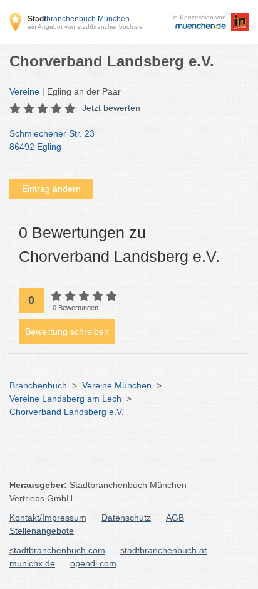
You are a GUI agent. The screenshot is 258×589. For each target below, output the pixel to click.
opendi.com (93, 563)
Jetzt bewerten (111, 108)
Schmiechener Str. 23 (52, 140)
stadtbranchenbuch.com (57, 550)
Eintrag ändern (51, 189)
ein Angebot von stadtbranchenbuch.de (85, 26)
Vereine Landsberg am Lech (65, 399)
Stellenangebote (41, 531)
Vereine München (117, 385)
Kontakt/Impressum (47, 518)
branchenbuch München (79, 18)
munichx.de (32, 563)
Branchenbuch (38, 385)
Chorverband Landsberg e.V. (66, 412)
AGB (175, 518)
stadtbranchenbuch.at (163, 550)
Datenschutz (126, 518)
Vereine (24, 91)
